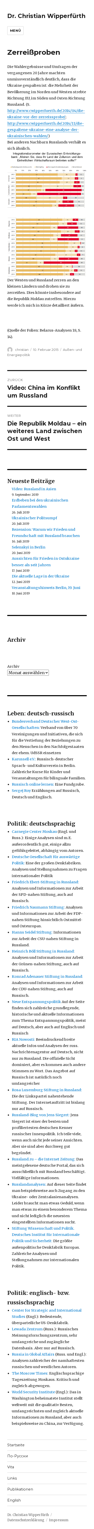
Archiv (13, 666)
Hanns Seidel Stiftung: (32, 932)
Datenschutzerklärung (25, 1520)
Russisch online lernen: (33, 784)
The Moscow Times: (30, 1373)
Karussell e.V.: (24, 759)
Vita (10, 1467)
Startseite (16, 1445)
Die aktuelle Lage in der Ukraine (40, 576)
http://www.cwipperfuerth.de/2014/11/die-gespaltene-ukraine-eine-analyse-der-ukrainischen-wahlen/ (45, 129)
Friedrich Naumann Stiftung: (38, 907)
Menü (15, 30)
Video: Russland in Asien (34, 489)
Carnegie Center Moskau (34, 831)
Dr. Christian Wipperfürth (46, 15)
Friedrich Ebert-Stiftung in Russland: (45, 882)
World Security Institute (33, 1392)
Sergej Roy (21, 790)
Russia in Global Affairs (33, 1354)
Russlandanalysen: (29, 1184)
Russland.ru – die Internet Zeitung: (43, 1159)
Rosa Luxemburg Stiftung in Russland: (47, 1090)
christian (22, 350)
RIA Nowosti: (23, 1039)
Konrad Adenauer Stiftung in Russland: (47, 976)
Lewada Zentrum (27, 1329)
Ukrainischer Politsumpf (34, 518)
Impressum (58, 1520)
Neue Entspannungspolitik (36, 1002)
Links (12, 1478)
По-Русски (17, 1456)
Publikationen (20, 1489)
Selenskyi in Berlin (28, 547)
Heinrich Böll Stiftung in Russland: (43, 951)
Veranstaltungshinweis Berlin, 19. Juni (46, 587)
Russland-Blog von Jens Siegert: (41, 1115)
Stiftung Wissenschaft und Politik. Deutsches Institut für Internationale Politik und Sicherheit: (45, 1234)
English (14, 1500)
